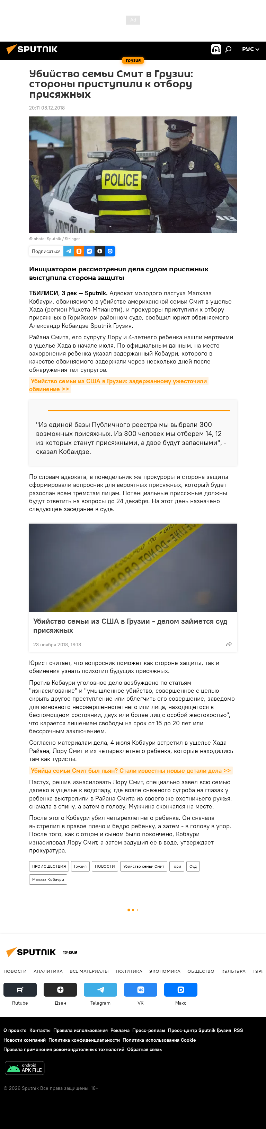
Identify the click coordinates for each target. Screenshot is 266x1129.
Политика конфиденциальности (84, 1040)
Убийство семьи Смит (143, 866)
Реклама (120, 1030)
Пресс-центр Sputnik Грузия (199, 1030)
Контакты (40, 1030)
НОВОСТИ (105, 866)
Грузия (80, 866)
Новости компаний (24, 1040)
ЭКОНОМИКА (164, 971)
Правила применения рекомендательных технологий (63, 1049)
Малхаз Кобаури (48, 879)
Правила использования (80, 1030)
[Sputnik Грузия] (33, 55)
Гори (176, 866)
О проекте (15, 1030)
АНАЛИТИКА (48, 971)
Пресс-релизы (148, 1030)
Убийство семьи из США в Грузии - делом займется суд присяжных (130, 625)
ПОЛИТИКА (129, 971)
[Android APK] (24, 1069)
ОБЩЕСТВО (200, 971)
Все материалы (89, 971)
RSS (238, 1030)
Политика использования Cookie (159, 1040)
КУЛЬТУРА (233, 971)
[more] (229, 644)
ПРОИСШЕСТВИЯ (49, 866)
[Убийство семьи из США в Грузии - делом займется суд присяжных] (133, 568)
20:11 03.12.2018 (47, 108)
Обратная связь (144, 1049)
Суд (193, 866)
